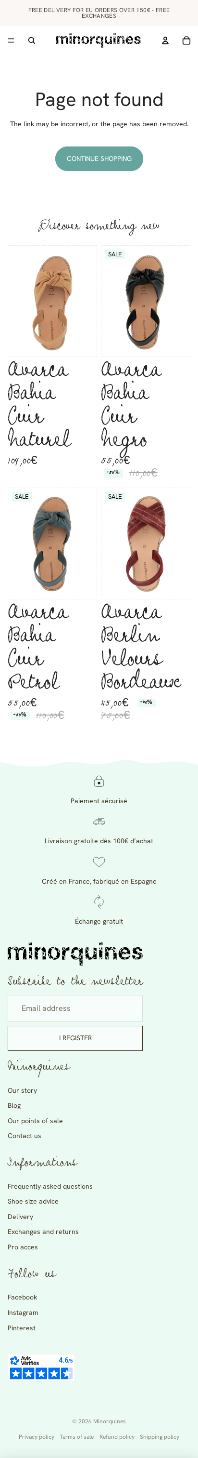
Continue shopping (99, 158)
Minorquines (109, 1421)
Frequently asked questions (50, 1186)
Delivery (20, 1216)
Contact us (24, 1135)
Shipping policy (159, 1437)
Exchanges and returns (43, 1231)
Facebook (22, 1297)
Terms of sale (77, 1437)
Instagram (23, 1312)
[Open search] (31, 40)
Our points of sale (35, 1120)
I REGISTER (75, 1038)
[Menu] (11, 40)
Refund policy (117, 1437)
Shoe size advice (33, 1201)
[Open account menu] (165, 40)
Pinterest (22, 1328)
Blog (14, 1105)
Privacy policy (36, 1437)
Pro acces (23, 1247)
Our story (22, 1090)
